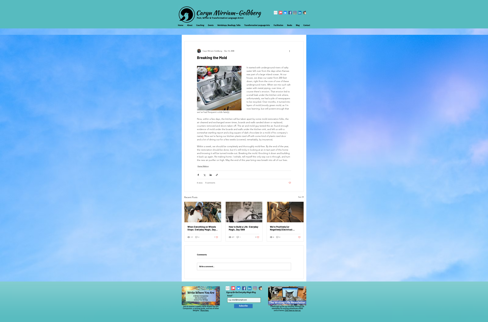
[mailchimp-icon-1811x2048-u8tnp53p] (304, 12)
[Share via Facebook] (198, 175)
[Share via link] (217, 175)
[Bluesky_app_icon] (285, 12)
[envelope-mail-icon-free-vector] (275, 12)
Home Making (203, 166)
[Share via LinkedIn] (210, 175)
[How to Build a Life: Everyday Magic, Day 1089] (244, 212)
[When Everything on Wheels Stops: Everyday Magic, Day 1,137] (202, 212)
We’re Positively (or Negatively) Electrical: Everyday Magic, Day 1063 (283, 228)
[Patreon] (280, 12)
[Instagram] (295, 12)
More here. (204, 310)
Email (229, 296)
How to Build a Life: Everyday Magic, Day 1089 (243, 228)
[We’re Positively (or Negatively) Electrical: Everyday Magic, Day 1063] (285, 212)
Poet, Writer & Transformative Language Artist (220, 18)
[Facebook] (290, 12)
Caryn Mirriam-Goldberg (228, 12)
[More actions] (289, 50)
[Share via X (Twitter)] (204, 175)
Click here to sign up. (293, 310)
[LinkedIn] (299, 12)
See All (301, 197)
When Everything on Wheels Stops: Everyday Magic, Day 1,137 (201, 228)
